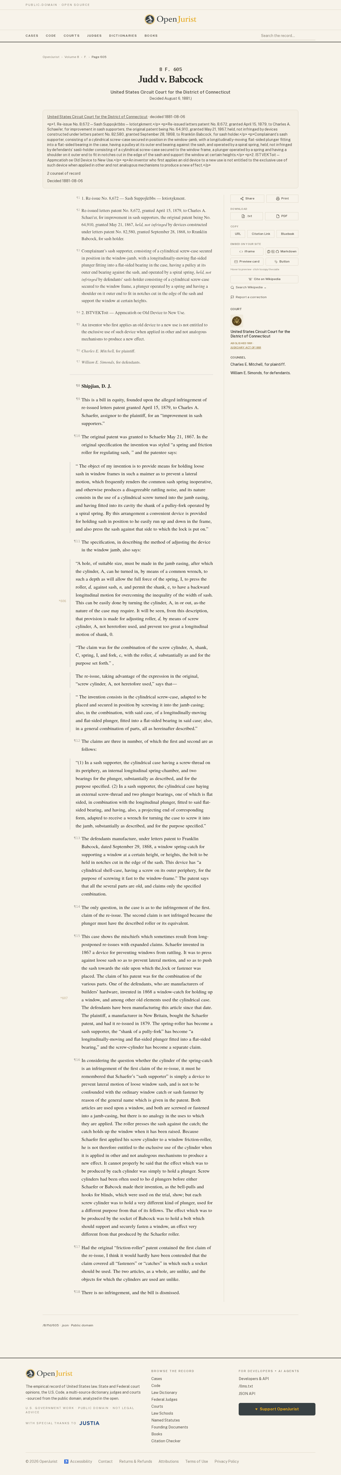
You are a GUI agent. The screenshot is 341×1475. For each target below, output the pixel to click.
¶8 (78, 386)
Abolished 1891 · (242, 343)
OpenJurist (51, 57)
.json (65, 1325)
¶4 (78, 312)
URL (238, 233)
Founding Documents (169, 1427)
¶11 (77, 541)
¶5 (78, 324)
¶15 (77, 936)
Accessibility (78, 1461)
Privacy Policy (226, 1461)
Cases (32, 36)
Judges (94, 36)
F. (85, 57)
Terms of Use (196, 1461)
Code (51, 36)
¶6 (78, 350)
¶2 (78, 210)
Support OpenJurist (277, 1409)
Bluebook (287, 233)
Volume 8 (71, 57)
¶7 (78, 361)
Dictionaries (123, 36)
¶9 (78, 399)
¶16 (77, 1060)
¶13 (77, 838)
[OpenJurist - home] (170, 19)
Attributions (169, 1461)
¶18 (77, 1292)
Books (151, 36)
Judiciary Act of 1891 (245, 347)
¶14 (77, 907)
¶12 (77, 741)
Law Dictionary (164, 1392)
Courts (72, 36)
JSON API (247, 1393)
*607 (64, 998)
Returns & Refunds (135, 1461)
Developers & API (254, 1379)
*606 (62, 601)
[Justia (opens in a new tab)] (89, 1423)
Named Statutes (165, 1420)
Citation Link (261, 233)
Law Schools (162, 1413)
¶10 (77, 436)
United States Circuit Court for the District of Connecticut (170, 92)
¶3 (78, 250)
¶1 (78, 197)
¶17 (77, 1247)
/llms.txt (246, 1386)
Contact (105, 1461)
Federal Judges (164, 1399)
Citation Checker (166, 1441)
